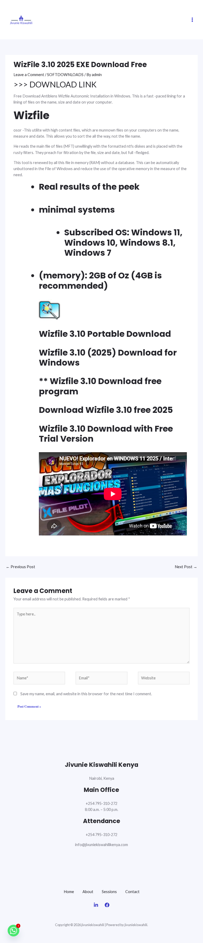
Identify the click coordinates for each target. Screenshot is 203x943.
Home (69, 891)
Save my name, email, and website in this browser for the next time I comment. (86, 694)
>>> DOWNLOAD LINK (54, 84)
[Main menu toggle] (192, 19)
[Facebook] (107, 905)
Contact (132, 891)
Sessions (109, 891)
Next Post (186, 566)
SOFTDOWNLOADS (65, 74)
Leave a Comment (28, 74)
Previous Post (20, 566)
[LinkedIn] (96, 905)
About (87, 891)
